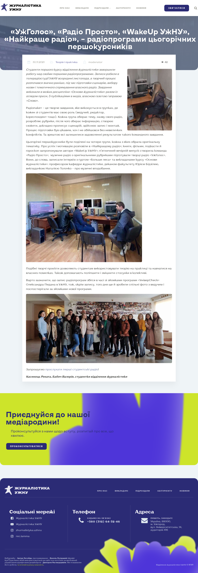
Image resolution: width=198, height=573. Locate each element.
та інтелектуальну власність (30, 565)
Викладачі (82, 8)
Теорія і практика (66, 62)
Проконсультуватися (26, 446)
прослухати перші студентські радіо (71, 369)
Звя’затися (176, 8)
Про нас (65, 8)
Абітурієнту (123, 8)
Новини (141, 8)
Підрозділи (101, 8)
